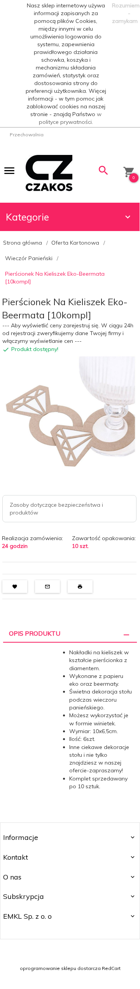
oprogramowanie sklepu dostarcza (60, 968)
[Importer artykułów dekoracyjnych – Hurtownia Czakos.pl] (49, 172)
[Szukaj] (103, 172)
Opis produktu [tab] (34, 633)
